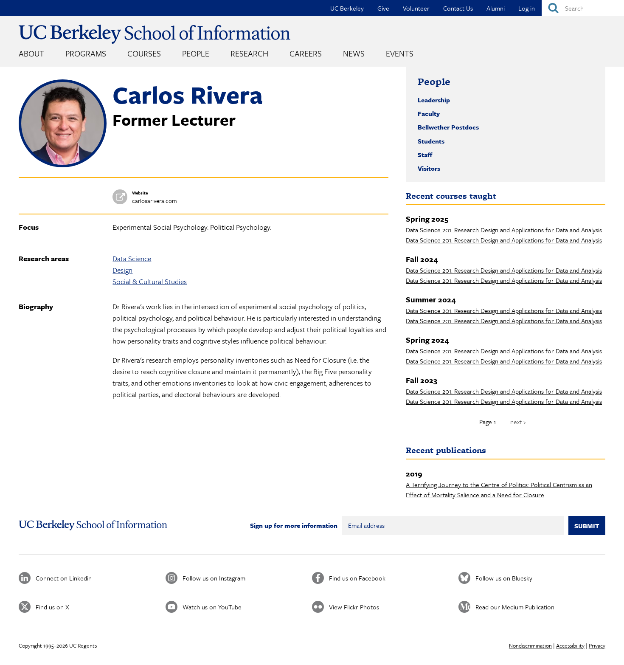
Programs (85, 53)
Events (399, 53)
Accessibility (570, 645)
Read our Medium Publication (514, 606)
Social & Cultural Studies (149, 281)
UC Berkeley (347, 8)
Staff (425, 154)
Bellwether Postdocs (448, 127)
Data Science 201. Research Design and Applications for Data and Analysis (504, 229)
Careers (306, 53)
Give (383, 8)
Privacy (597, 645)
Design (122, 270)
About (31, 53)
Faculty (429, 113)
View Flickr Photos (354, 606)
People (195, 53)
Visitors (429, 168)
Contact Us (458, 8)
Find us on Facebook (357, 578)
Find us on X (52, 606)
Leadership (434, 99)
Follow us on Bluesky (503, 578)
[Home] (154, 34)
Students (431, 141)
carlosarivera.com (154, 200)
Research (249, 53)
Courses (144, 53)
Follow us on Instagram (214, 578)
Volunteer (416, 8)
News (354, 53)
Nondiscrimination (530, 645)
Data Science (131, 258)
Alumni (495, 8)
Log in (526, 8)
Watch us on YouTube (212, 606)
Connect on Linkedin (64, 578)
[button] (63, 164)
